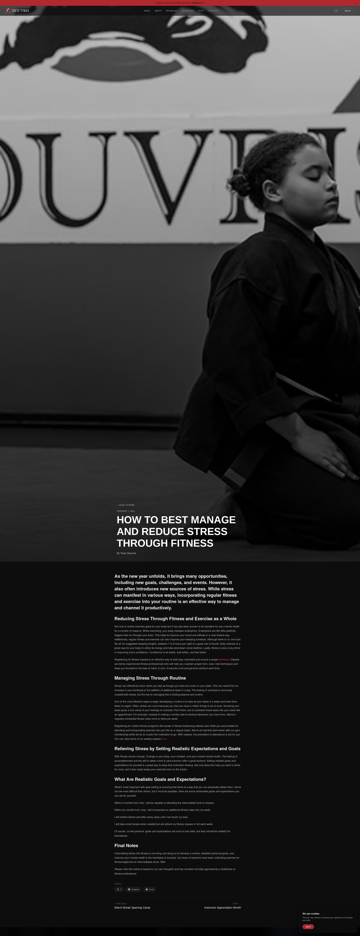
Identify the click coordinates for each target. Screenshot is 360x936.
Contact (213, 11)
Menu (348, 10)
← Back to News (125, 505)
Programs (171, 11)
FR (336, 11)
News (201, 11)
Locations (188, 11)
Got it (308, 926)
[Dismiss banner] (356, 3)
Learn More (196, 3)
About (158, 11)
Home (147, 11)
